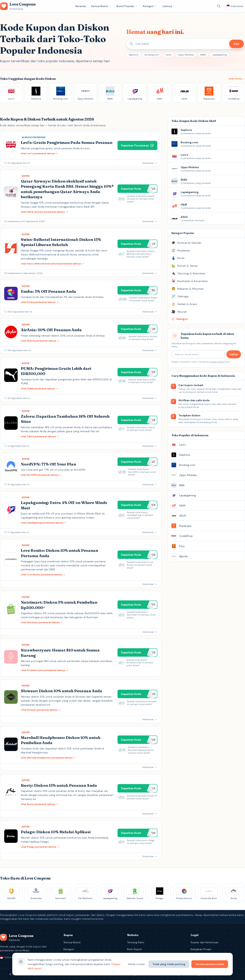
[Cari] (218, 6)
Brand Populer (125, 6)
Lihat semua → (237, 78)
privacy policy (217, 361)
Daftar (233, 354)
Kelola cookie (136, 964)
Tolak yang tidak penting (168, 964)
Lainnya (167, 6)
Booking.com (152, 54)
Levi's (169, 54)
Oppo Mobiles (186, 54)
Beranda (80, 6)
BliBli (203, 54)
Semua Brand (99, 6)
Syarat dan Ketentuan (204, 942)
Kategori (148, 6)
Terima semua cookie (209, 964)
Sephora (133, 54)
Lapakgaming (219, 54)
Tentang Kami (135, 942)
